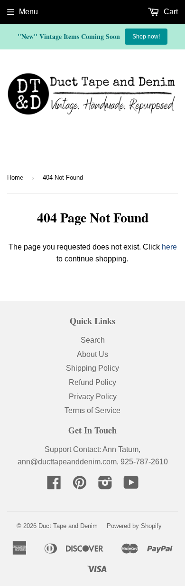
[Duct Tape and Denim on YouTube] (131, 485)
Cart (170, 12)
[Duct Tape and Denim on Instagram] (105, 485)
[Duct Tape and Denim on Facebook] (54, 485)
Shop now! (146, 36)
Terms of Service (92, 410)
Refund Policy (92, 382)
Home (15, 177)
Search (93, 340)
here (169, 247)
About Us (92, 354)
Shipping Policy (92, 368)
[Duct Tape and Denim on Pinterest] (80, 485)
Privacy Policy (93, 397)
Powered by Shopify (134, 525)
